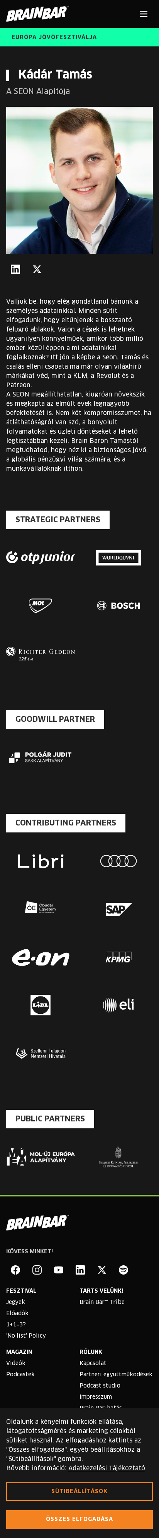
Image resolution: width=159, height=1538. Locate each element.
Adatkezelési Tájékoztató (106, 1468)
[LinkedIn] (15, 269)
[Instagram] (37, 1270)
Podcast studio (100, 1386)
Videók (15, 1363)
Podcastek (20, 1374)
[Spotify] (123, 1270)
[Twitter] (37, 269)
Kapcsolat (93, 1363)
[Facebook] (15, 1270)
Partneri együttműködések (116, 1374)
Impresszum (96, 1397)
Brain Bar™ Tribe (102, 1302)
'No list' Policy (26, 1336)
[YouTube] (58, 1270)
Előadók (17, 1313)
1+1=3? (16, 1325)
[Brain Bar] (39, 14)
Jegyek (15, 1302)
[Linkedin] (80, 1270)
